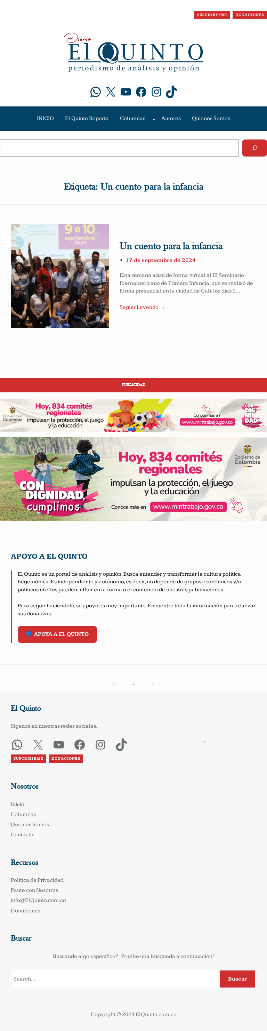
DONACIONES (249, 15)
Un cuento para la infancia (171, 246)
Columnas (132, 118)
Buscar (237, 979)
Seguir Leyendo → (142, 307)
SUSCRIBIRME (212, 15)
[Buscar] (254, 148)
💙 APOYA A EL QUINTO (57, 634)
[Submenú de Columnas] (154, 118)
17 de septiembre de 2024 (161, 260)
